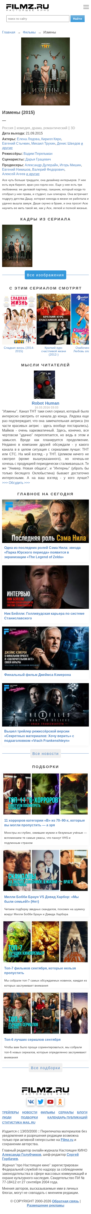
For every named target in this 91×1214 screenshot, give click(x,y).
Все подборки (45, 1068)
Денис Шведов (68, 143)
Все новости (45, 754)
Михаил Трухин (43, 143)
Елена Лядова (28, 139)
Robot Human (45, 403)
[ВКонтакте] (31, 1102)
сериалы (66, 1112)
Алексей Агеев (13, 174)
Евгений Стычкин (16, 143)
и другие (33, 174)
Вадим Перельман (37, 153)
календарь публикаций (67, 1117)
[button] (83, 325)
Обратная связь (65, 1201)
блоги (82, 1112)
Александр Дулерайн (41, 165)
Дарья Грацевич (38, 159)
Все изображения (45, 275)
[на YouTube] (50, 1102)
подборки (29, 1117)
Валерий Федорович (48, 169)
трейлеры (10, 1112)
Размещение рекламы (45, 1205)
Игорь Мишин (70, 165)
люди (6, 1117)
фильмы (48, 1112)
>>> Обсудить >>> (16, 482)
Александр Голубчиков (21, 1154)
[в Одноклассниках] (60, 1102)
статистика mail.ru (18, 1122)
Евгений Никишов (16, 169)
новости (29, 1112)
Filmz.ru (67, 1140)
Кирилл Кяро (51, 139)
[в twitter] (40, 1102)
